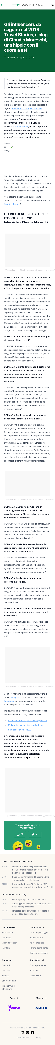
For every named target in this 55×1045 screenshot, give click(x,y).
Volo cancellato (37, 942)
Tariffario (6, 948)
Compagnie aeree (38, 965)
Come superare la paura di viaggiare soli (27, 720)
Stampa (5, 975)
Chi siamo (6, 970)
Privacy (38, 1037)
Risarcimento (8, 932)
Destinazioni (35, 975)
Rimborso (6, 937)
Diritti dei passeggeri (39, 932)
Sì (22, 834)
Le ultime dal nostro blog (14, 894)
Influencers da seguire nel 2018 (27, 108)
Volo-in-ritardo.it (12, 204)
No (36, 834)
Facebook (9, 701)
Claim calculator (9, 942)
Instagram (15, 697)
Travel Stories (21, 126)
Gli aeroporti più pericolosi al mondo (29, 899)
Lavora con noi (9, 980)
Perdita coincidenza (39, 948)
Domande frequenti (39, 953)
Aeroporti (34, 970)
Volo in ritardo (36, 937)
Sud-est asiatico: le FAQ (19, 729)
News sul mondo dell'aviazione (17, 861)
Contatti (6, 965)
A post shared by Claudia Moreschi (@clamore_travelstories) (30, 270)
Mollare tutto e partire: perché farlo (25, 725)
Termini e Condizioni (22, 1037)
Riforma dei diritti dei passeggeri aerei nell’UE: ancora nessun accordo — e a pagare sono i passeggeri (30, 869)
